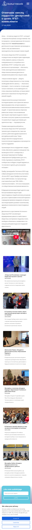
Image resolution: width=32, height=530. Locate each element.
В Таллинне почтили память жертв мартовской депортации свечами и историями (16, 313)
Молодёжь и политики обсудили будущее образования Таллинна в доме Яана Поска (15, 390)
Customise (16, 522)
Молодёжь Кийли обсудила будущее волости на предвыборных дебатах (13, 465)
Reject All (16, 526)
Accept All (16, 518)
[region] (16, 517)
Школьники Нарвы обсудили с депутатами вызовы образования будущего (15, 351)
